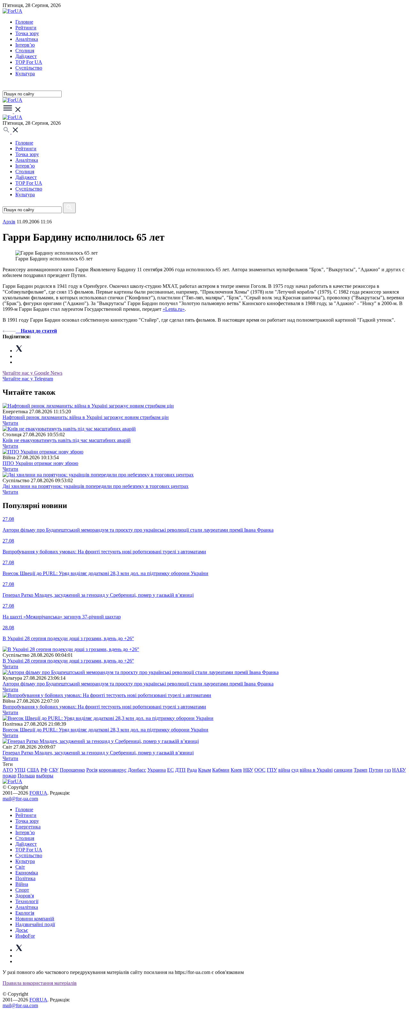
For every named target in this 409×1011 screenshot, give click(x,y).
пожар (9, 775)
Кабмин (220, 770)
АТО (8, 770)
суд (294, 770)
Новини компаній (34, 918)
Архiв (9, 221)
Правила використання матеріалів (40, 983)
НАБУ (399, 770)
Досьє (21, 930)
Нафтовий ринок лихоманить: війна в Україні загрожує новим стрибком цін (86, 417)
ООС (260, 770)
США (33, 770)
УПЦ (20, 770)
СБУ (53, 770)
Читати (10, 423)
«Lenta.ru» (174, 309)
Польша (26, 775)
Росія (91, 770)
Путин (376, 770)
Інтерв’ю (25, 45)
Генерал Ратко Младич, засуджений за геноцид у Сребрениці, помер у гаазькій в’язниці (98, 752)
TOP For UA (28, 62)
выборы (44, 775)
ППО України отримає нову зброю (40, 463)
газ (387, 770)
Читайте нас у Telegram (28, 378)
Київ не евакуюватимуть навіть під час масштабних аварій (67, 440)
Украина (156, 770)
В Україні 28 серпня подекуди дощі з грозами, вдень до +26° (68, 660)
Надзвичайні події (35, 924)
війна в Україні (316, 770)
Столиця (24, 50)
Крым (204, 770)
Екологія (24, 913)
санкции (343, 770)
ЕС (170, 770)
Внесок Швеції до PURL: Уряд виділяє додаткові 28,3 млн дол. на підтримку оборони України (105, 729)
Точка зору (27, 33)
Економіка (26, 872)
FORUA (38, 793)
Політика (25, 878)
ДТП (180, 770)
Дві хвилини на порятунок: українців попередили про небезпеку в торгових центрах (96, 486)
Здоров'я (24, 895)
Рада (192, 770)
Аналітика (26, 39)
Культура (25, 73)
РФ (44, 770)
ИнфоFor (25, 936)
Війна (21, 884)
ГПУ (272, 770)
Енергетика (28, 826)
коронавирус (113, 770)
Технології (26, 901)
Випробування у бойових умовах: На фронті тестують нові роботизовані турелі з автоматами (104, 706)
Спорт (22, 890)
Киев (236, 770)
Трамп (360, 770)
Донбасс (137, 770)
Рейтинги (25, 27)
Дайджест (26, 56)
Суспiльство (28, 68)
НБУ (248, 770)
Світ (20, 867)
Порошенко (72, 770)
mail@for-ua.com (20, 798)
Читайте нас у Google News (32, 373)
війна (284, 770)
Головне (24, 22)
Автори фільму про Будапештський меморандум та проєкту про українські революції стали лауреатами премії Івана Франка (138, 683)
